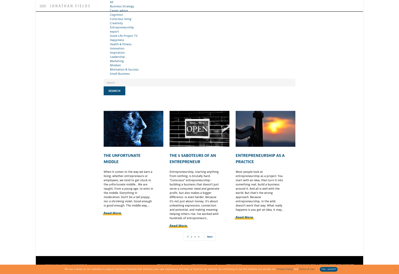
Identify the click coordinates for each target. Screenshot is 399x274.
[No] (395, 269)
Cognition (116, 15)
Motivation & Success (124, 69)
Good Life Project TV (124, 36)
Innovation (117, 48)
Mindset (115, 65)
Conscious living (120, 19)
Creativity (116, 23)
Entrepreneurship (122, 27)
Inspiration (117, 52)
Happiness (117, 40)
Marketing (117, 61)
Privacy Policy (284, 269)
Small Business (120, 73)
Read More (112, 213)
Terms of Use (307, 269)
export (114, 31)
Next (210, 236)
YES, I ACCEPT (328, 269)
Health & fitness (120, 44)
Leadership (117, 57)
